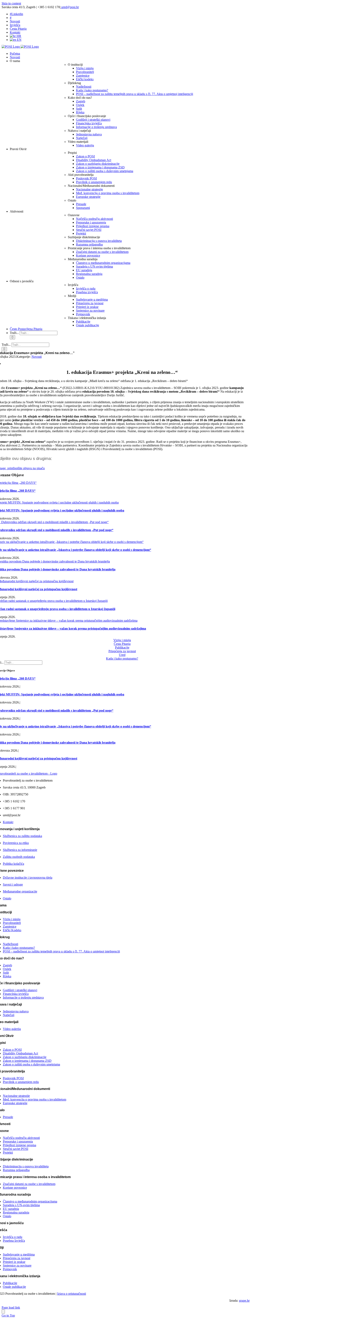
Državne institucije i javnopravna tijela (27, 877)
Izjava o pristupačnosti (71, 1293)
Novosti (36, 356)
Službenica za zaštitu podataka (22, 836)
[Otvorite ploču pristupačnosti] (3, 1311)
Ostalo (7, 898)
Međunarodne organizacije (20, 891)
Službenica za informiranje (20, 850)
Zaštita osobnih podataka (19, 856)
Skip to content (11, 3)
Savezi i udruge (13, 884)
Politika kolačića (13, 863)
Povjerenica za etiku (16, 843)
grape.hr (244, 1300)
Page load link (11, 1307)
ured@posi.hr (69, 7)
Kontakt (8, 822)
